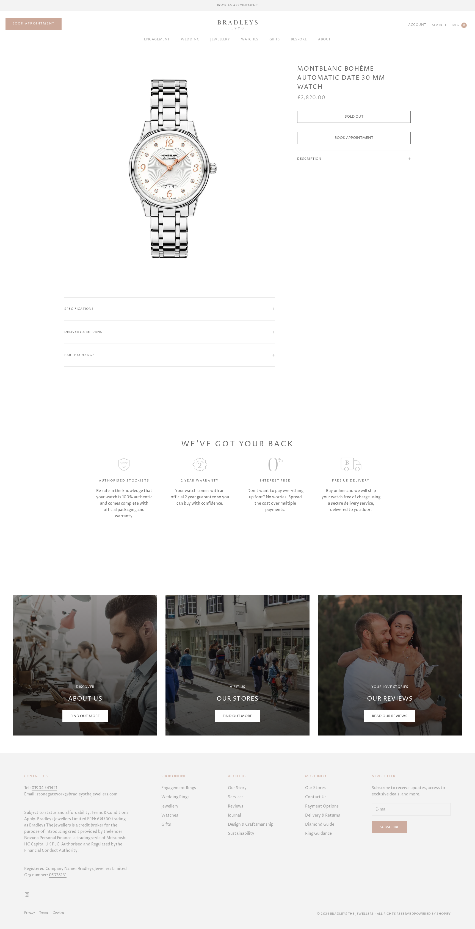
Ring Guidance (318, 833)
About (324, 39)
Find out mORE (85, 716)
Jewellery (220, 39)
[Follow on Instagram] (27, 894)
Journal (234, 815)
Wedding (190, 39)
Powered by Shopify (432, 914)
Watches (249, 39)
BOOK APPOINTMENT (33, 23)
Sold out (354, 116)
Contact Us (316, 797)
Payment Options (322, 806)
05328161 (58, 875)
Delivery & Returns (322, 815)
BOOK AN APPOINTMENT (237, 5)
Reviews (235, 806)
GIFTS (274, 39)
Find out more (237, 716)
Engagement (157, 39)
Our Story (237, 787)
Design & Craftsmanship (251, 824)
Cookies (58, 913)
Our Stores (315, 787)
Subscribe (389, 827)
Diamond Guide (319, 824)
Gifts (166, 824)
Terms (43, 913)
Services (236, 797)
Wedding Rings (175, 797)
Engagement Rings (178, 787)
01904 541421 (44, 787)
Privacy (29, 913)
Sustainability (241, 833)
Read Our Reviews (389, 716)
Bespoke (299, 39)
